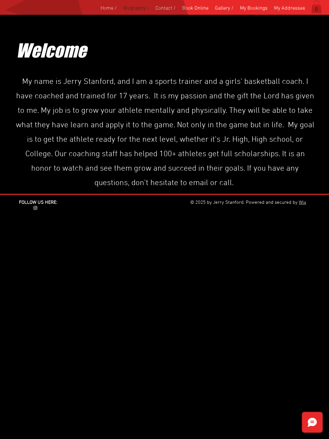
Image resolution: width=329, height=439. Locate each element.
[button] (316, 6)
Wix (302, 202)
